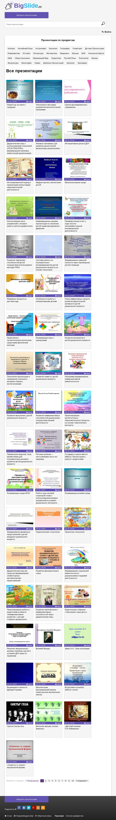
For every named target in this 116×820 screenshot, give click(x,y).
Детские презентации (94, 49)
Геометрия (77, 49)
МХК (83, 53)
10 (73, 781)
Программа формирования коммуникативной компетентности (76, 379)
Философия (26, 63)
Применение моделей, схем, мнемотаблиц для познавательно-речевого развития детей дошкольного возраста (19, 459)
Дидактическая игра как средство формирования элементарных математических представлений (18, 576)
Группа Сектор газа (15, 726)
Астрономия (40, 49)
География (65, 49)
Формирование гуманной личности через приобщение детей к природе (77, 262)
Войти (107, 32)
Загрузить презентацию (26, 15)
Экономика (82, 63)
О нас (9, 816)
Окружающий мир (40, 58)
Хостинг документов (74, 816)
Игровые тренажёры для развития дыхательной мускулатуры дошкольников (48, 146)
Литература (38, 53)
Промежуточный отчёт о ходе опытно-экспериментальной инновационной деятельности (75, 226)
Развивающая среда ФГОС (18, 493)
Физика (95, 58)
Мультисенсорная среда (75, 182)
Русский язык (70, 58)
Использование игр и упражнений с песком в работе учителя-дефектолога (19, 223)
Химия (37, 63)
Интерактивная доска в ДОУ (77, 144)
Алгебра (11, 49)
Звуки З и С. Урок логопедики (77, 649)
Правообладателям (24, 816)
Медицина (64, 53)
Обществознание (22, 58)
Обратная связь (44, 816)
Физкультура (13, 63)
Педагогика (56, 58)
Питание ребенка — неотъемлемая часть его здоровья (46, 456)
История (26, 53)
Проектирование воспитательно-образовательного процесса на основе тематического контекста (77, 420)
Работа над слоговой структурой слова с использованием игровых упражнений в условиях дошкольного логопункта (47, 498)
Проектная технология (75, 532)
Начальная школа (96, 53)
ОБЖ (10, 58)
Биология (53, 49)
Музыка (75, 53)
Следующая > (82, 781)
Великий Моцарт (43, 649)
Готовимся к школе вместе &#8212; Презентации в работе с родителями (76, 456)
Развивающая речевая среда (77, 493)
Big (28, 5)
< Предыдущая (32, 781)
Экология (70, 63)
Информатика (14, 53)
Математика (52, 53)
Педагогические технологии (48, 532)
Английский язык (25, 49)
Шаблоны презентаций (53, 63)
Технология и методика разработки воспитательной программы (48, 107)
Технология (84, 58)
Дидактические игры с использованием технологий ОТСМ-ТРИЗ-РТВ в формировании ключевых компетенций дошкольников (19, 148)
